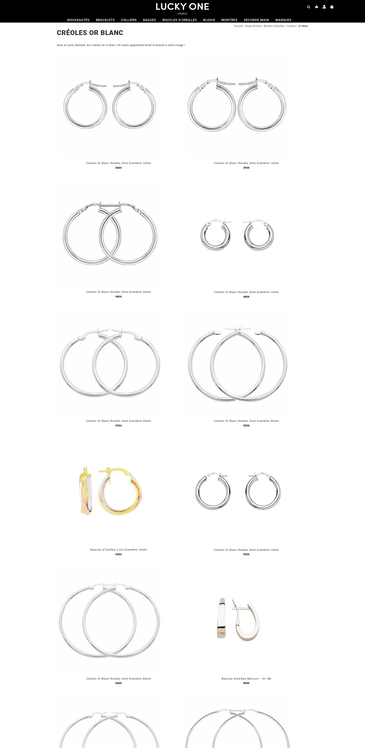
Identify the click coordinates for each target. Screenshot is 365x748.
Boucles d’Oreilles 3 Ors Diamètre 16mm (118, 549)
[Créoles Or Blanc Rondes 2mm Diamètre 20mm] (109, 183)
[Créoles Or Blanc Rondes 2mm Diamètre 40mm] (109, 570)
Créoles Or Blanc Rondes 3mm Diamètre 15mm (246, 549)
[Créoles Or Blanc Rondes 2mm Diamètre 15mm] (237, 54)
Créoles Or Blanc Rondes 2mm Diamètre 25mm (118, 420)
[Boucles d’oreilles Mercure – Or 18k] (237, 570)
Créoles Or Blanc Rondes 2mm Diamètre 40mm (118, 678)
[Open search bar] (308, 6)
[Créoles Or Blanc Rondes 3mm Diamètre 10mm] (237, 183)
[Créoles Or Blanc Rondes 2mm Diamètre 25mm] (109, 312)
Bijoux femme (253, 26)
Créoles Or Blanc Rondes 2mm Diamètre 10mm (118, 163)
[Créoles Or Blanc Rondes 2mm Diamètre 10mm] (109, 54)
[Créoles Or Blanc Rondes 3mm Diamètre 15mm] (237, 441)
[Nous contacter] (317, 6)
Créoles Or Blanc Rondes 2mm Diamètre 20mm (118, 291)
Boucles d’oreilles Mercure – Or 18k (246, 678)
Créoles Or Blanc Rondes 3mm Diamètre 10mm (246, 292)
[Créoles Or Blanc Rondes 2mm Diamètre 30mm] (237, 312)
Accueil (238, 26)
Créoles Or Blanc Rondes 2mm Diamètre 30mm (246, 420)
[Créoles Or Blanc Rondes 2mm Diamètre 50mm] (109, 698)
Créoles (291, 26)
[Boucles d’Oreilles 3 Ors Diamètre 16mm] (109, 441)
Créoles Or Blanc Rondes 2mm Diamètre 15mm (246, 163)
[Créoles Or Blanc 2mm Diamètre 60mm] (237, 698)
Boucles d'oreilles (274, 26)
